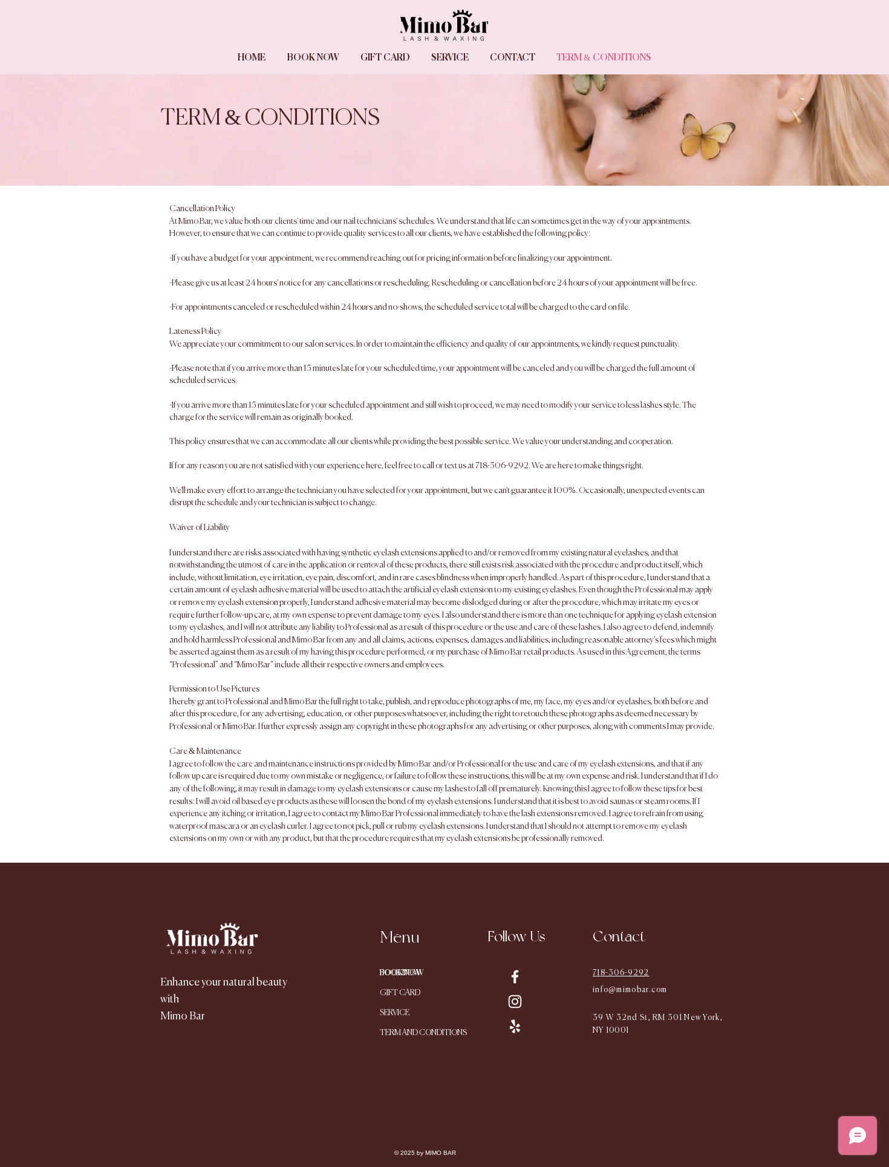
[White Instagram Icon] (515, 1001)
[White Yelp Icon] (515, 1026)
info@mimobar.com (630, 990)
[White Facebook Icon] (515, 977)
